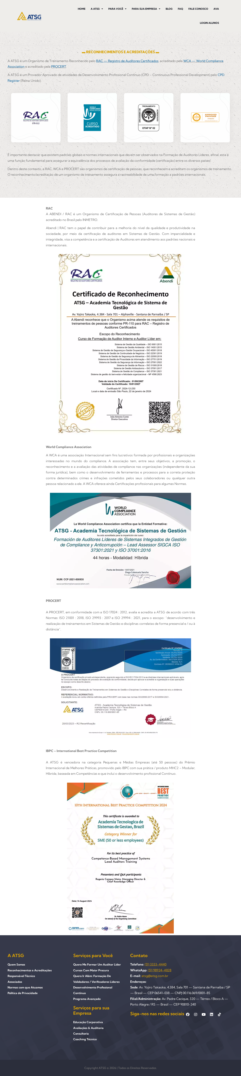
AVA (216, 8)
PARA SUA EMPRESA (144, 8)
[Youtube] (203, 1014)
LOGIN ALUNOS (209, 22)
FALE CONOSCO (198, 8)
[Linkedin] (211, 1014)
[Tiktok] (219, 1014)
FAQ (180, 8)
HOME (81, 8)
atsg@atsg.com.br (154, 976)
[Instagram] (195, 1014)
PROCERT (58, 66)
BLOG (169, 8)
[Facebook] (187, 1014)
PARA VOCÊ (115, 8)
